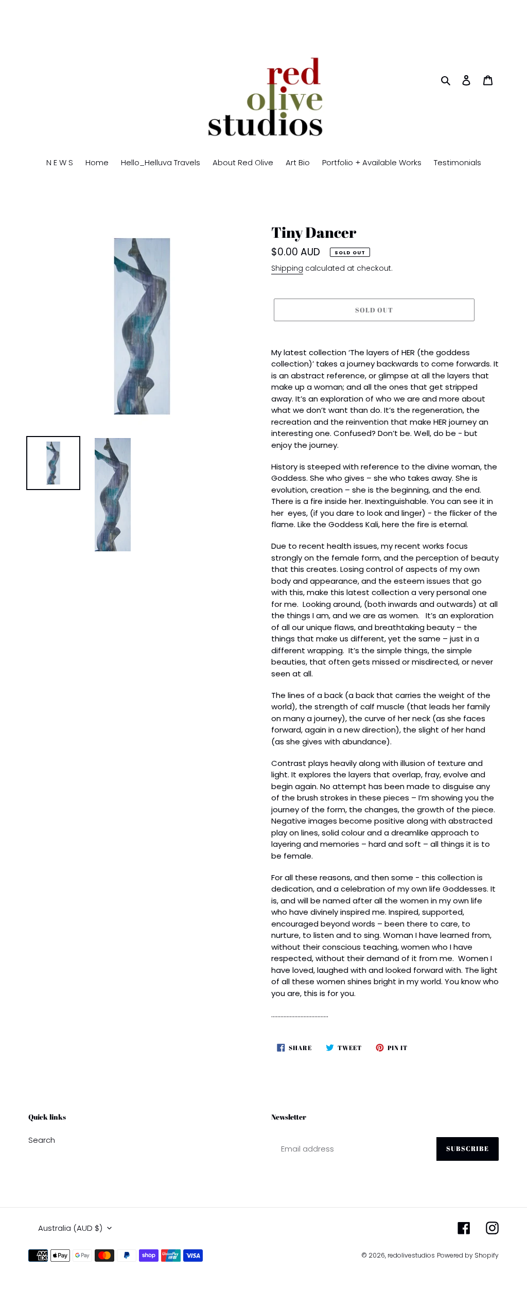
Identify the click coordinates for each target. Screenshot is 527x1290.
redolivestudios (411, 1255)
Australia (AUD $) (70, 1228)
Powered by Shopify (468, 1255)
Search (41, 1140)
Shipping (287, 268)
